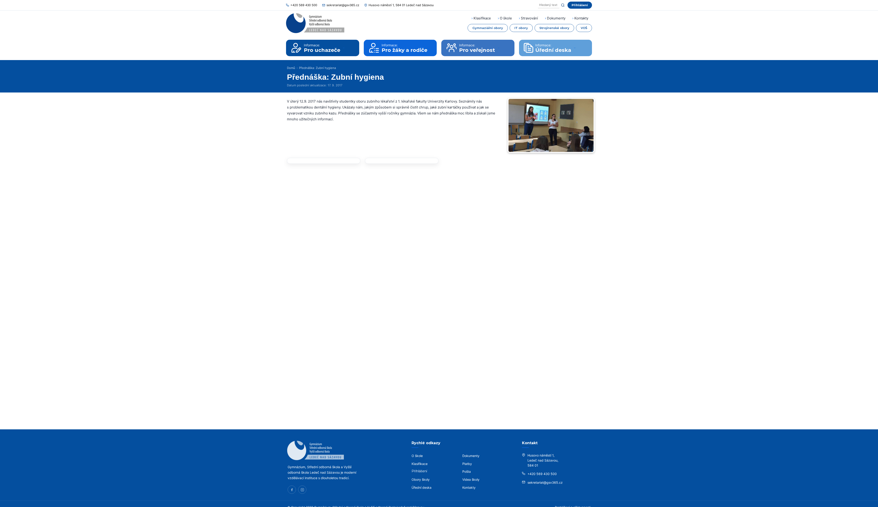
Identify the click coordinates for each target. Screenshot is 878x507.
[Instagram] (302, 490)
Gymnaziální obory (487, 28)
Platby (467, 464)
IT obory (521, 28)
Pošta (466, 471)
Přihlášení (580, 5)
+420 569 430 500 (303, 5)
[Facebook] (292, 490)
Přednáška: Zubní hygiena (317, 68)
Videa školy (470, 479)
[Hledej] (563, 5)
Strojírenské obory (554, 28)
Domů (291, 68)
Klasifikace (482, 18)
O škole (506, 18)
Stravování (529, 18)
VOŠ (584, 28)
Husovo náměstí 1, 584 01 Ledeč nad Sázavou (401, 5)
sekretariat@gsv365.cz (343, 5)
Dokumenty (556, 18)
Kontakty (581, 18)
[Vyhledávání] (548, 5)
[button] (323, 161)
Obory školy (421, 479)
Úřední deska (421, 487)
